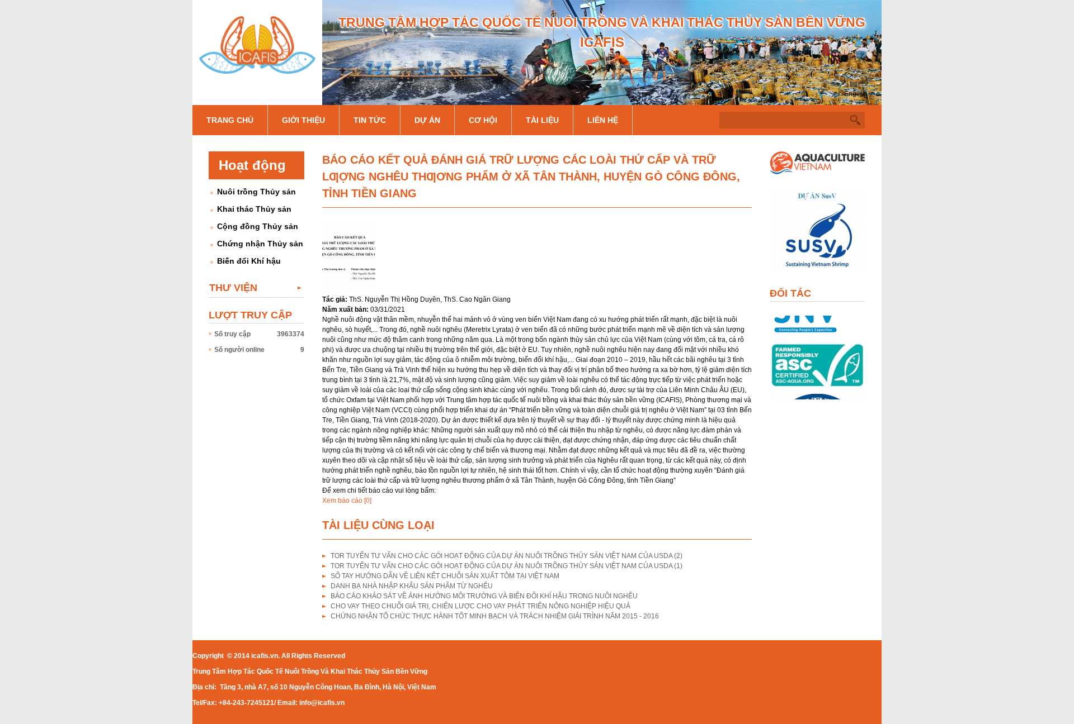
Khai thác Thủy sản (254, 208)
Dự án (427, 120)
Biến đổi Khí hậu (249, 260)
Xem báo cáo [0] (346, 500)
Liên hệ (602, 120)
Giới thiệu (303, 120)
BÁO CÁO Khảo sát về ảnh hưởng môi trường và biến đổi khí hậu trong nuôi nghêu (484, 596)
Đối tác (790, 293)
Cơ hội (483, 120)
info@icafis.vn (322, 703)
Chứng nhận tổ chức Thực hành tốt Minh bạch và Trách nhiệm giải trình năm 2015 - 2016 (495, 616)
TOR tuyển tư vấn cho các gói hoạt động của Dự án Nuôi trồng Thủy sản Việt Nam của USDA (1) (506, 566)
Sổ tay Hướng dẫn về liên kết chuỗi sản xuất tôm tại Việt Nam (445, 576)
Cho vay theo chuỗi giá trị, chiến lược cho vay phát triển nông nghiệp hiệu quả (480, 606)
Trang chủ (229, 120)
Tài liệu (542, 120)
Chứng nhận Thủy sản (260, 243)
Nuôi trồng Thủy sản (256, 191)
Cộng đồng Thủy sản (257, 226)
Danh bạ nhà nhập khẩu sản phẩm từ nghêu (412, 586)
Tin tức (370, 120)
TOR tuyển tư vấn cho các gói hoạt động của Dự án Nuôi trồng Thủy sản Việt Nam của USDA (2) (506, 556)
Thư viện (233, 287)
